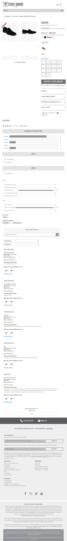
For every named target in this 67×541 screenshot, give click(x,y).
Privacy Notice (37, 533)
